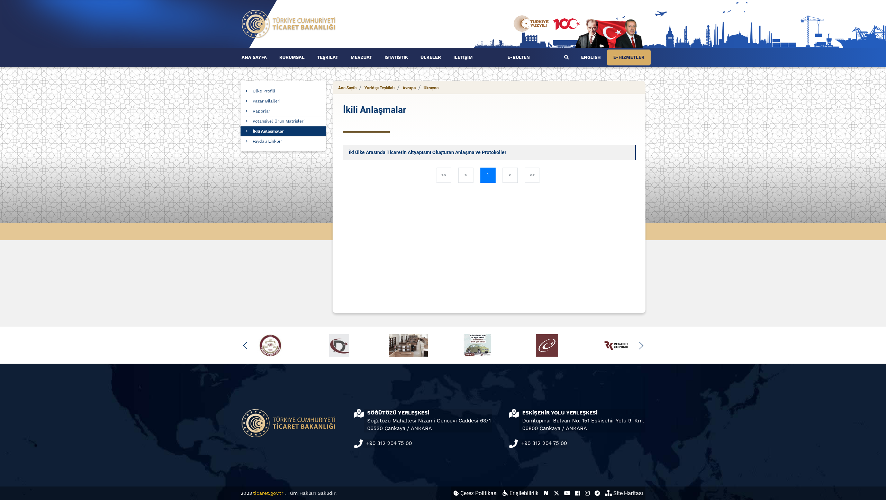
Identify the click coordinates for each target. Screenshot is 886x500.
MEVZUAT (361, 57)
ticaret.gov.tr (268, 493)
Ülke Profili (264, 91)
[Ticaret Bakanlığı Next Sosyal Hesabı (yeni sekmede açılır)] (546, 493)
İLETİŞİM (463, 57)
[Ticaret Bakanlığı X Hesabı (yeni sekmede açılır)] (556, 493)
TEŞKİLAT (327, 57)
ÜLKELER (431, 57)
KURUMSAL (292, 57)
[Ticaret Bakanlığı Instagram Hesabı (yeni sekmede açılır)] (587, 493)
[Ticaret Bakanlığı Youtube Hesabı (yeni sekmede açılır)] (567, 493)
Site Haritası (627, 493)
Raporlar (261, 111)
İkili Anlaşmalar (268, 131)
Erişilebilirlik (523, 493)
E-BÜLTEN (518, 57)
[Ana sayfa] (289, 23)
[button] (245, 345)
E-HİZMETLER (628, 57)
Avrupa (409, 88)
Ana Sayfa (347, 88)
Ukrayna (431, 88)
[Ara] (566, 57)
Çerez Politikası (478, 493)
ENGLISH (591, 57)
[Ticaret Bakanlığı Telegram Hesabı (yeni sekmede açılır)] (597, 493)
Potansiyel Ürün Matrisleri (279, 121)
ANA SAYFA (254, 57)
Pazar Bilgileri (266, 101)
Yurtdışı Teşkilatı (379, 88)
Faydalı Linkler (267, 141)
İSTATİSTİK (396, 57)
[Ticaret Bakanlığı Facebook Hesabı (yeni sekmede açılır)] (577, 493)
